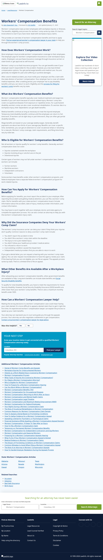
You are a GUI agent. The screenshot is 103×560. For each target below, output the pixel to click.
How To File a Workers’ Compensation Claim (21, 426)
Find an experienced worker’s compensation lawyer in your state (31, 40)
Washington (39, 464)
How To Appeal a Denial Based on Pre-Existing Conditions (26, 414)
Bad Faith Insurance (12, 483)
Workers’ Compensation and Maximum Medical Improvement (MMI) (30, 402)
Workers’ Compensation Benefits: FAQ (19, 390)
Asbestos (8, 481)
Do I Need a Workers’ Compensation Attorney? (22, 380)
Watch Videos (88, 81)
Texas (37, 461)
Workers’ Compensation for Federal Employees (22, 404)
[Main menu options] (8, 3)
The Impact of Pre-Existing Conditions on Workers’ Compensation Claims (32, 443)
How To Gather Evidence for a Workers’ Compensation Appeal (28, 416)
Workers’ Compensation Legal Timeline (19, 399)
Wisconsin (39, 467)
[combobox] (24, 350)
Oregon (21, 467)
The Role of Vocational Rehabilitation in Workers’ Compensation (29, 409)
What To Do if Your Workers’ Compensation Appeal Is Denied (28, 438)
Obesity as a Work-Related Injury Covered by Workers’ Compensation (31, 373)
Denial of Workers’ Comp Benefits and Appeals (22, 368)
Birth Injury (9, 486)
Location (7, 347)
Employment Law (47, 355)
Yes (20, 326)
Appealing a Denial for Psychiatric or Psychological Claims (26, 419)
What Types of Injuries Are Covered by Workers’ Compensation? (29, 378)
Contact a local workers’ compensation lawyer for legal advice (25, 320)
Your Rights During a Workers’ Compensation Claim (24, 406)
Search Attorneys (89, 507)
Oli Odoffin (31, 25)
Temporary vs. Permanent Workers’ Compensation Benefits (27, 428)
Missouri (21, 461)
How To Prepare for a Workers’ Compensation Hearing (25, 385)
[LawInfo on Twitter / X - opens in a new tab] (87, 524)
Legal (55, 520)
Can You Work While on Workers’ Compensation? (23, 387)
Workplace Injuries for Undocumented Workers (23, 370)
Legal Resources (12, 10)
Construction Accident (32, 355)
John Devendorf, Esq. (11, 25)
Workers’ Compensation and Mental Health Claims (24, 397)
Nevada (21, 464)
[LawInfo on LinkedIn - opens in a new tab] (99, 524)
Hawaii (4, 467)
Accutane (8, 478)
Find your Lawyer (54, 350)
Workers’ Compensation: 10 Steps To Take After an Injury (26, 423)
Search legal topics (79, 29)
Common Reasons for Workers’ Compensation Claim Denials (28, 411)
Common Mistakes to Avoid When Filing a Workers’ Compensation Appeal (32, 445)
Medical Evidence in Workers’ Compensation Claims (24, 440)
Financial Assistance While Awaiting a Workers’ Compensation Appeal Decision (34, 421)
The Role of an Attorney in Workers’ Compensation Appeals (27, 447)
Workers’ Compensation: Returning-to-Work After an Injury (27, 394)
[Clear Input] (42, 350)
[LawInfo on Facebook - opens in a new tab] (81, 524)
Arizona (4, 464)
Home (3, 10)
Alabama (5, 461)
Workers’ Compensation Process (17, 375)
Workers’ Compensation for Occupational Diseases (24, 392)
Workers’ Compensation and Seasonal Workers (22, 433)
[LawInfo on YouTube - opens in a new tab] (93, 524)
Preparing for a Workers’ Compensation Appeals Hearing (26, 435)
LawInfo (30, 520)
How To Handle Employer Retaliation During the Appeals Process (29, 450)
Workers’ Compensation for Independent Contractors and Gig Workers (32, 431)
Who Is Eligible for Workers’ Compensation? (21, 382)
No (29, 326)
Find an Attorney (8, 520)
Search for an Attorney (85, 22)
